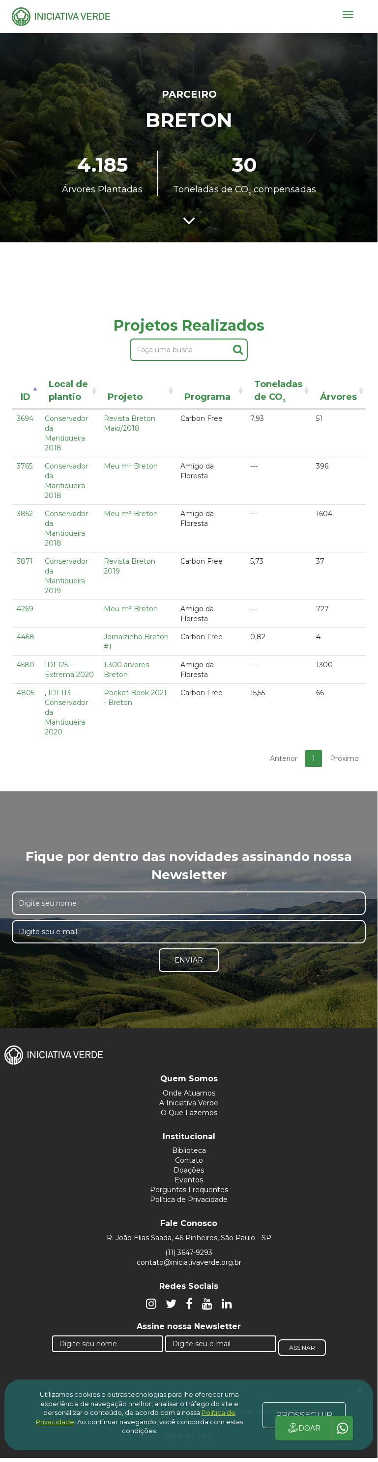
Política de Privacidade (189, 1199)
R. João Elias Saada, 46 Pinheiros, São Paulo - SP (189, 1237)
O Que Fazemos (189, 1112)
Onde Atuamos (189, 1093)
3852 (25, 513)
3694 (25, 418)
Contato (189, 1160)
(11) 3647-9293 (188, 1252)
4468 (25, 636)
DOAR (309, 1428)
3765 (24, 466)
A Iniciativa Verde (188, 1102)
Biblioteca (189, 1150)
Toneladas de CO (278, 392)
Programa (207, 397)
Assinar (302, 1347)
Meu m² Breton (131, 466)
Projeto (125, 397)
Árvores (338, 397)
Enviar (188, 960)
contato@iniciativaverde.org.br (189, 1262)
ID (25, 397)
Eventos (188, 1179)
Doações (189, 1170)
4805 (25, 692)
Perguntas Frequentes (189, 1189)
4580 (25, 664)
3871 (25, 561)
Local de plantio (68, 390)
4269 (25, 608)
